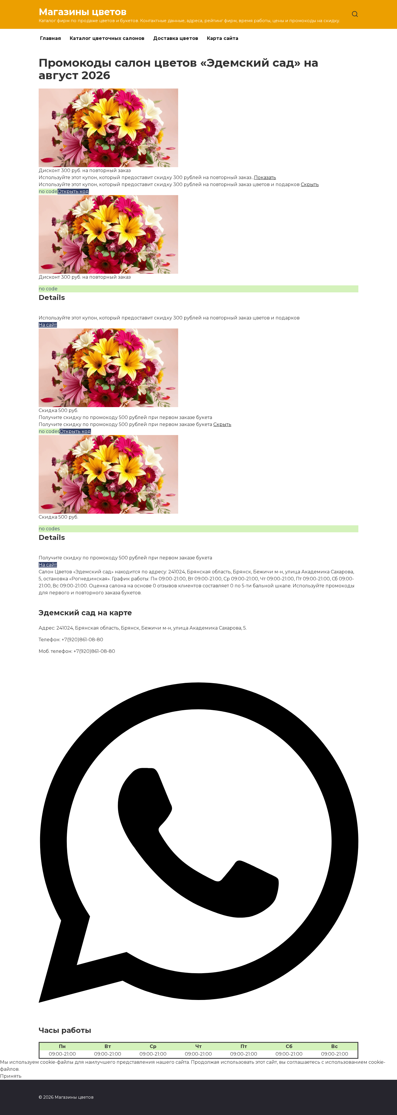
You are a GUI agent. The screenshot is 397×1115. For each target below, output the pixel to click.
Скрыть (310, 184)
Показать (265, 177)
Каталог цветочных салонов (107, 38)
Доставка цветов (175, 38)
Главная (50, 38)
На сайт (48, 325)
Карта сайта (222, 38)
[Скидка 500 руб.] (108, 403)
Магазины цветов (82, 11)
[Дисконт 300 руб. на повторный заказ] (108, 163)
